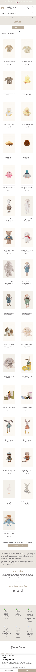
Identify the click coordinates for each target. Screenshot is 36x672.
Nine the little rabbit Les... (27, 408)
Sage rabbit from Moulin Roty (9, 440)
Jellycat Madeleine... (9, 156)
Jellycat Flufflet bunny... (9, 62)
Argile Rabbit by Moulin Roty (27, 440)
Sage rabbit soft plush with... (27, 377)
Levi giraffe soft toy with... (9, 219)
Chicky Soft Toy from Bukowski (27, 94)
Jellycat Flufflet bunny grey (9, 94)
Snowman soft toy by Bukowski (27, 251)
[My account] (28, 7)
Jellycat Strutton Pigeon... (27, 188)
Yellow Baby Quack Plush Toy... (27, 125)
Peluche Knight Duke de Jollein (9, 471)
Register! (19, 581)
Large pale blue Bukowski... (9, 282)
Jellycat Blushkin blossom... (9, 188)
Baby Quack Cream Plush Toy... (9, 125)
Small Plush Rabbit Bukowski (27, 345)
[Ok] (33, 13)
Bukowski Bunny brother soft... (27, 282)
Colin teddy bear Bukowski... (9, 251)
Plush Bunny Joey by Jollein (27, 502)
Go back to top (18, 545)
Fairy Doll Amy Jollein (9, 534)
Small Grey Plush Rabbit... (9, 377)
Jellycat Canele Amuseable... (27, 156)
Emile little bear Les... (9, 408)
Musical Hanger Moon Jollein (9, 502)
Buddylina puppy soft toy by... (9, 345)
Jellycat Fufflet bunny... (27, 62)
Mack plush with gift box (27, 219)
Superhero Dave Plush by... (27, 471)
